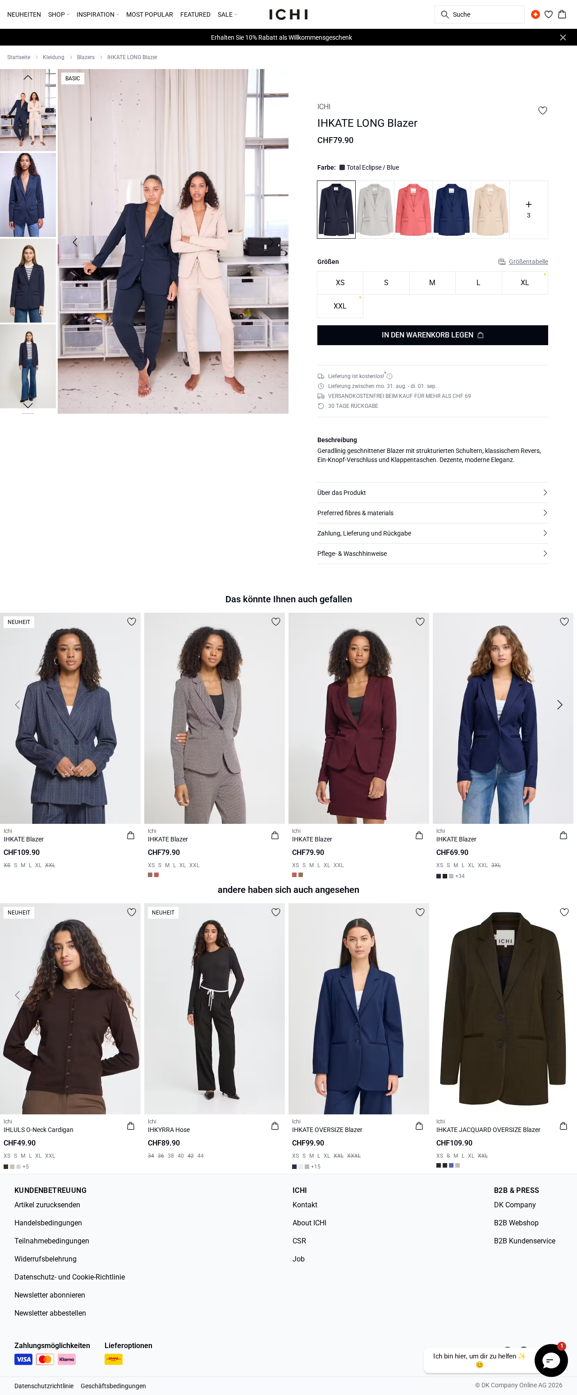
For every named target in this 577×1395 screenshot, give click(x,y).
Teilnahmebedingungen (51, 1241)
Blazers (86, 57)
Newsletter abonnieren (49, 1295)
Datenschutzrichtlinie (43, 1386)
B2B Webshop (516, 1223)
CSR (299, 1241)
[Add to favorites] (543, 111)
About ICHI (309, 1223)
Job (299, 1259)
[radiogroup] (432, 295)
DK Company (515, 1205)
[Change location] (535, 14)
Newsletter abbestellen (50, 1313)
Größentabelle (528, 261)
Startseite (18, 57)
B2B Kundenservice (524, 1241)
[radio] (340, 283)
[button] (432, 492)
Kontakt (305, 1205)
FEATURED (195, 14)
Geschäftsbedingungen (113, 1386)
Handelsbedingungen (48, 1223)
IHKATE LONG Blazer (132, 57)
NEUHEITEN (24, 14)
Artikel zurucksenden (47, 1205)
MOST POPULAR (149, 14)
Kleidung (53, 57)
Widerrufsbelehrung (45, 1259)
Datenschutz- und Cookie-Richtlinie (69, 1277)
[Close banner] (563, 37)
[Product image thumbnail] (28, 109)
